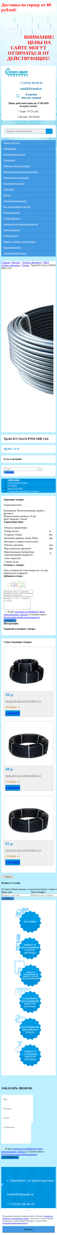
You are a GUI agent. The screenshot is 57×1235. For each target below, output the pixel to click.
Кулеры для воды (12, 143)
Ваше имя (6, 892)
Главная (8, 20)
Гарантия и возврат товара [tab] (23, 491)
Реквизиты (9, 26)
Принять (28, 1229)
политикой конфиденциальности (15, 1223)
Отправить (10, 620)
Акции (27, 31)
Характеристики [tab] (17, 483)
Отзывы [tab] (12, 486)
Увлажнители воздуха (14, 183)
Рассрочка (40, 20)
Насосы (7, 195)
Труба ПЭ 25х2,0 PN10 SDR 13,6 (23, 775)
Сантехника (9, 160)
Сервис (44, 26)
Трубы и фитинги (12, 218)
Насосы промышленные (15, 201)
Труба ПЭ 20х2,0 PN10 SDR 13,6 (23, 701)
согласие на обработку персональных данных (27, 1217)
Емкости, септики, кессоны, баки (19, 242)
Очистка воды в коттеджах (16, 178)
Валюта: (10, 40)
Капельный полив (12, 247)
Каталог (16, 262)
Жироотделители (12, 230)
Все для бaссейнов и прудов (17, 207)
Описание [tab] (14, 480)
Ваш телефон (38, 892)
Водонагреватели (12, 212)
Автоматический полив (15, 253)
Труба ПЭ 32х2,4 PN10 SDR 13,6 (23, 850)
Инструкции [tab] (15, 488)
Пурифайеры (10, 148)
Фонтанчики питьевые (14, 154)
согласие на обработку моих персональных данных (24, 613)
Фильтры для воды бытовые (17, 166)
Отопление (9, 189)
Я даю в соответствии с (25, 614)
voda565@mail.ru (31, 88)
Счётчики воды (11, 236)
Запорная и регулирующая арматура (21, 224)
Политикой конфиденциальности (22, 617)
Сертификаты (11, 31)
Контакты (40, 31)
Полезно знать (28, 26)
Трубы (25, 265)
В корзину (12, 713)
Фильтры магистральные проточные (21, 172)
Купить (10, 472)
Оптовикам (23, 20)
